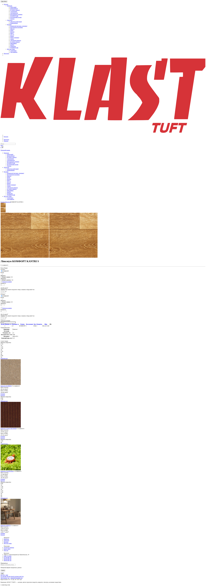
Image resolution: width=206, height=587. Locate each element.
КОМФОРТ (5, 271)
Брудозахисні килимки (16, 27)
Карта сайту (7, 549)
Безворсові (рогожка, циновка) (18, 26)
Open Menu (4, 1)
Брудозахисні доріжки (16, 14)
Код (35, 324)
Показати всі (4, 358)
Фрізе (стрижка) (14, 37)
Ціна (45, 324)
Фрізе (11, 30)
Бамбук (12, 45)
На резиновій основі (15, 17)
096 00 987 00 (7, 560)
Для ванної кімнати (15, 40)
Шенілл (12, 29)
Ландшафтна (13, 52)
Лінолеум (9, 20)
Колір (2, 324)
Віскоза (12, 31)
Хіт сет (12, 34)
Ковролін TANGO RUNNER (8, 428)
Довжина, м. (15, 324)
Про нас (6, 550)
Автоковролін (14, 13)
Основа (22, 324)
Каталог (6, 4)
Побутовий (13, 7)
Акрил (12, 39)
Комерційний (14, 8)
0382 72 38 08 (7, 556)
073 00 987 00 (7, 557)
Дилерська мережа (9, 547)
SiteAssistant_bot (5, 578)
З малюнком (13, 11)
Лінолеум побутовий (16, 21)
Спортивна (13, 50)
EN (1, 575)
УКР (2, 573)
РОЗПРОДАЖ (14, 16)
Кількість (39, 324)
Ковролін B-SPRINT (6, 386)
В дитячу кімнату (15, 10)
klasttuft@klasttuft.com (16, 578)
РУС (4, 575)
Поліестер (13, 46)
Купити (3, 289)
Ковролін (9, 5)
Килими (9, 24)
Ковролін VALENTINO (7, 471)
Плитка (12, 18)
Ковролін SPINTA (5, 525)
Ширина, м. (8, 324)
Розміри (3, 394)
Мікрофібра (13, 43)
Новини (6, 141)
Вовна (12, 36)
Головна (3, 202)
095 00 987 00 (7, 559)
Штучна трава (11, 49)
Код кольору (29, 324)
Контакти (6, 53)
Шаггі (12, 33)
